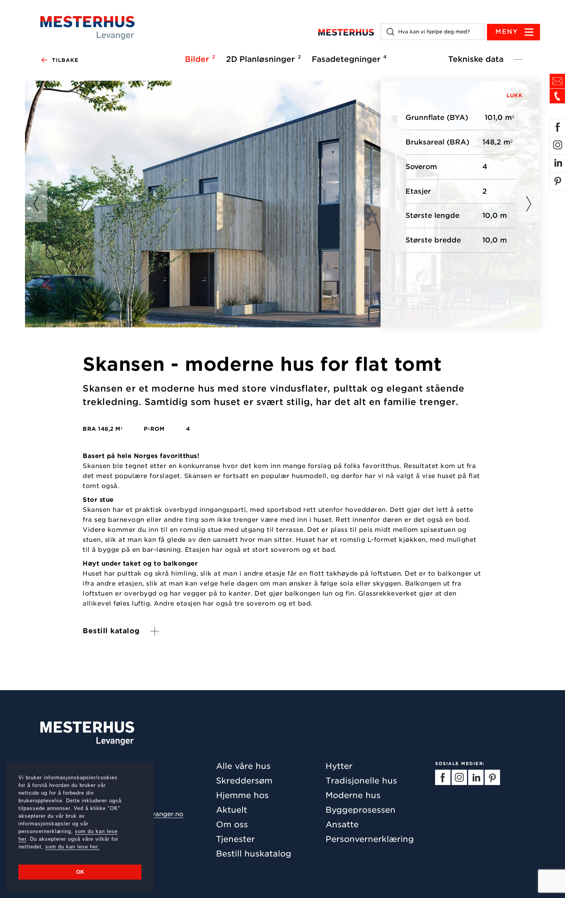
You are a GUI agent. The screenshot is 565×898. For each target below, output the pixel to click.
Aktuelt (231, 810)
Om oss (232, 824)
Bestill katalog (111, 631)
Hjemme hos (242, 795)
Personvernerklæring (370, 839)
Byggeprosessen (361, 810)
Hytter (339, 766)
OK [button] (80, 872)
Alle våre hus (243, 766)
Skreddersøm (244, 780)
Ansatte (342, 824)
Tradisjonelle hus (361, 780)
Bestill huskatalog (253, 853)
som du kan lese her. (72, 847)
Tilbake (65, 60)
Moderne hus (353, 795)
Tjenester (235, 839)
